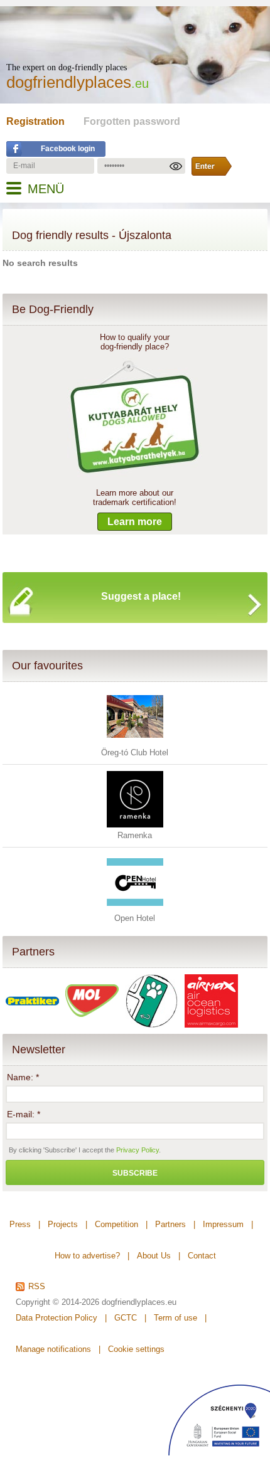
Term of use (175, 1317)
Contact (202, 1255)
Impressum (223, 1224)
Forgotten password (132, 121)
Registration (35, 121)
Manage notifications (53, 1349)
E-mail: (23, 1114)
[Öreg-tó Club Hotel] (135, 742)
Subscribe (135, 1173)
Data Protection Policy (56, 1317)
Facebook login (68, 148)
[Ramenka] (135, 824)
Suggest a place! (141, 596)
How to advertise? (87, 1255)
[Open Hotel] (135, 907)
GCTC (125, 1317)
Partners (33, 951)
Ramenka (134, 835)
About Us (154, 1255)
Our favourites (47, 665)
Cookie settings (136, 1349)
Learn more (134, 521)
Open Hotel (134, 918)
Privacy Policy (137, 1150)
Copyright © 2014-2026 (57, 1302)
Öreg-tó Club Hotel (134, 752)
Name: (23, 1077)
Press (20, 1224)
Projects (63, 1224)
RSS (36, 1286)
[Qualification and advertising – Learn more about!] (134, 474)
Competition (116, 1224)
